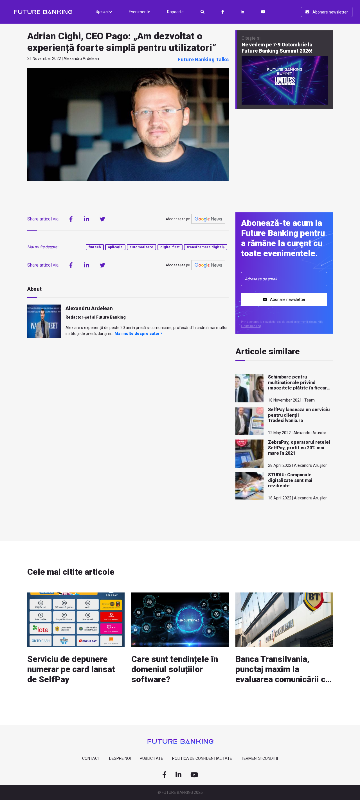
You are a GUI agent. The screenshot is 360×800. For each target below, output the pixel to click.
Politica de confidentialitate (202, 758)
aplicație (115, 247)
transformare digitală (205, 247)
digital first (170, 247)
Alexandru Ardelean (89, 308)
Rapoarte (175, 12)
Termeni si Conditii (259, 758)
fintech (95, 247)
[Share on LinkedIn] (86, 219)
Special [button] (102, 11)
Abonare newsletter (330, 12)
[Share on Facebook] (70, 219)
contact (91, 758)
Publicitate (151, 758)
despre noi (120, 758)
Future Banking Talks (203, 59)
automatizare (141, 247)
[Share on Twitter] (102, 219)
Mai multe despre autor (137, 333)
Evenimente (139, 12)
